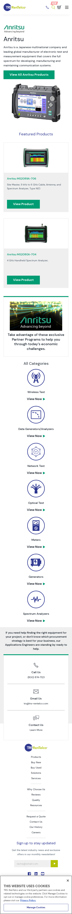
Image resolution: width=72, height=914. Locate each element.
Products (36, 756)
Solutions (36, 772)
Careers (36, 832)
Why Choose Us (36, 789)
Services (36, 778)
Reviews (36, 794)
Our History (36, 827)
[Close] (68, 880)
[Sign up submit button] (54, 863)
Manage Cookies (36, 907)
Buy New (36, 762)
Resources (36, 805)
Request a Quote (36, 816)
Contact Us (36, 821)
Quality (36, 800)
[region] (36, 895)
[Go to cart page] (59, 7)
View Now (34, 399)
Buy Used (36, 767)
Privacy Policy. (28, 900)
